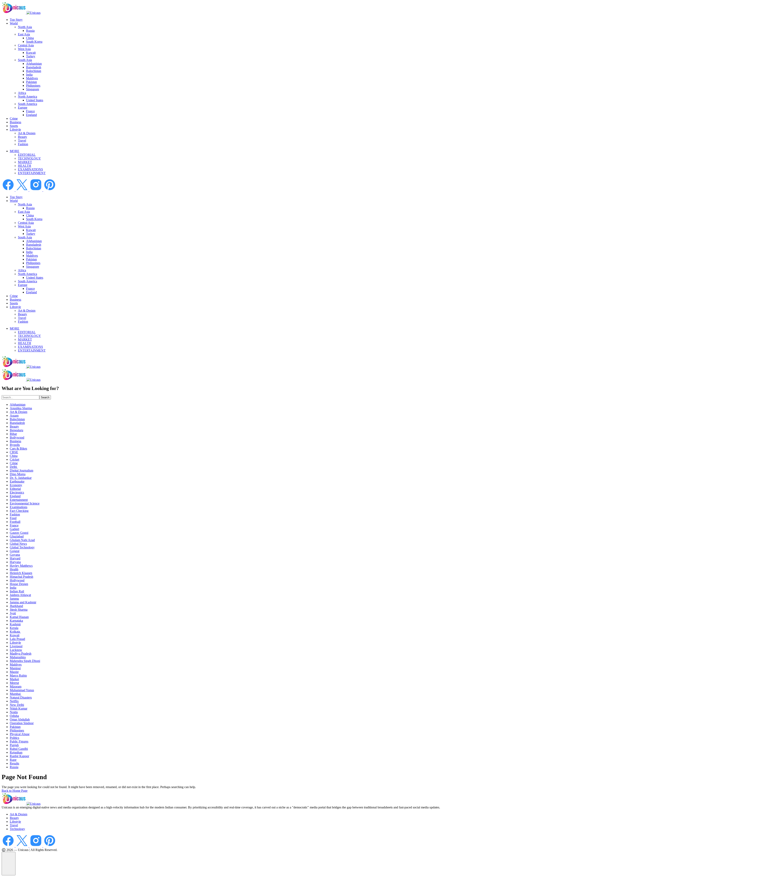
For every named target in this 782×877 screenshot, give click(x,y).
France (30, 111)
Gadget (14, 529)
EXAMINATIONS (30, 169)
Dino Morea (17, 474)
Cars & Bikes (18, 448)
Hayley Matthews (21, 565)
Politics (14, 737)
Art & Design (26, 133)
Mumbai (15, 694)
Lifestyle (15, 129)
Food (13, 518)
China (30, 38)
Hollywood (17, 580)
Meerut (14, 683)
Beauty (22, 137)
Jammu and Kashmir (23, 602)
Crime (14, 118)
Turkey (30, 56)
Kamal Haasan (19, 617)
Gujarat (14, 551)
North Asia (25, 27)
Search (45, 397)
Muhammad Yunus (22, 690)
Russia (30, 30)
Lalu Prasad (17, 639)
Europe (22, 107)
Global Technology (22, 547)
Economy (16, 485)
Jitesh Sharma (18, 609)
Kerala (14, 628)
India (29, 74)
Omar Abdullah (20, 719)
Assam (14, 415)
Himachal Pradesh (21, 576)
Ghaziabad (17, 536)
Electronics (17, 492)
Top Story (16, 19)
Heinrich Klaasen (21, 573)
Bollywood (17, 437)
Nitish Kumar (18, 708)
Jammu (14, 598)
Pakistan (31, 82)
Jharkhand (16, 606)
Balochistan (33, 71)
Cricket (14, 459)
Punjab (14, 745)
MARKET (25, 162)
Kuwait (31, 52)
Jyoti (13, 613)
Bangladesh (33, 67)
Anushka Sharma (21, 408)
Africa (22, 93)
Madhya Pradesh (20, 653)
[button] (8, 863)
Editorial (15, 488)
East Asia (24, 34)
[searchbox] (20, 397)
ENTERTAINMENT (32, 173)
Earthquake (17, 481)
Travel (22, 140)
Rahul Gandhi (19, 748)
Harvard (15, 558)
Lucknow (16, 650)
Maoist (14, 672)
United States (34, 100)
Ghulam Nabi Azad (22, 540)
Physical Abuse (20, 734)
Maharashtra (18, 657)
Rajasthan (16, 752)
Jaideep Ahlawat (20, 595)
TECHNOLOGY (29, 158)
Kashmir (15, 624)
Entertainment (19, 499)
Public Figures (19, 741)
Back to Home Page (14, 790)
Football (15, 521)
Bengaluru (16, 430)
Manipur (15, 668)
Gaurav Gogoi (19, 532)
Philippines (33, 85)
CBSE (14, 452)
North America (27, 96)
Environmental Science (25, 503)
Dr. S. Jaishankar (21, 477)
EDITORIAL (27, 154)
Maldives (32, 78)
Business (15, 122)
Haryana (15, 562)
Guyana (15, 554)
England (31, 115)
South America (27, 104)
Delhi (14, 467)
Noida (14, 712)
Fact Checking (19, 510)
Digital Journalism (21, 470)
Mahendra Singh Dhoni (25, 661)
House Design (19, 584)
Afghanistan (34, 63)
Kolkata (15, 631)
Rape (13, 759)
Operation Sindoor (22, 723)
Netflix (14, 701)
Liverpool (16, 646)
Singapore (32, 89)
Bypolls (15, 445)
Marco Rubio (18, 675)
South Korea (34, 41)
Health (14, 569)
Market (14, 679)
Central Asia (26, 45)
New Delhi (17, 705)
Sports (14, 126)
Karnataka (16, 620)
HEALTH (24, 165)
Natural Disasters (21, 697)
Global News (18, 543)
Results (14, 763)
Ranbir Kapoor (19, 756)
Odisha (14, 716)
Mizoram (15, 686)
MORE (14, 151)
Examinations (18, 507)
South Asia (25, 60)
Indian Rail (17, 591)
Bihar (13, 434)
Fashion (23, 144)
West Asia (24, 49)
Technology (17, 829)
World (14, 23)
